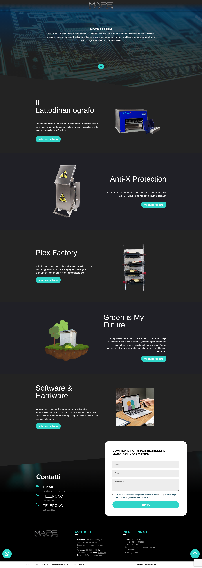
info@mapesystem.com (54, 491)
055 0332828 (49, 509)
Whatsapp (102, 553)
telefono (53, 496)
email (48, 487)
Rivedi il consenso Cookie (147, 565)
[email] (37, 485)
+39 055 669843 (92, 550)
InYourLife (80, 565)
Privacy (161, 495)
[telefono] (37, 495)
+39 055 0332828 (84, 553)
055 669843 (48, 500)
